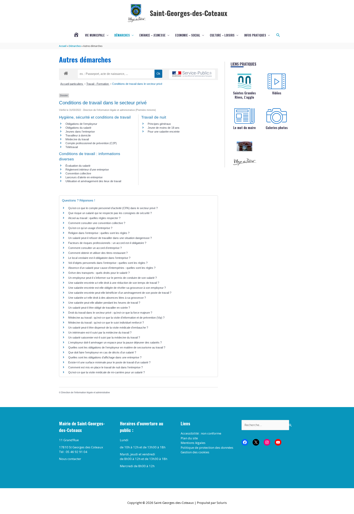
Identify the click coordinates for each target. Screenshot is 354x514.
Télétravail (71, 147)
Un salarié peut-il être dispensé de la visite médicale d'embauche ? (108, 327)
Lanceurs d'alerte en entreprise (84, 177)
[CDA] (244, 81)
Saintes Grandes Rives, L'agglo (244, 95)
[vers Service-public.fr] (192, 74)
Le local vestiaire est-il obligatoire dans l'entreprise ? (99, 257)
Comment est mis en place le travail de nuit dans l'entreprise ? (105, 367)
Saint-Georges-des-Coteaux (188, 13)
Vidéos (276, 93)
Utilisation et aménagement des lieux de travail (93, 181)
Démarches (122, 35)
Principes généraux (159, 123)
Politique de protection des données (207, 447)
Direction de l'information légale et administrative (85, 392)
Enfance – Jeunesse (152, 35)
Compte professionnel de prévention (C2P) (91, 143)
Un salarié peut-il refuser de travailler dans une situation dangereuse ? (110, 237)
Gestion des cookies (195, 452)
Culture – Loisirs (222, 35)
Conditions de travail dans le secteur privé (137, 83)
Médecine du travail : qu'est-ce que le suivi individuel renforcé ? (106, 322)
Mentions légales (193, 443)
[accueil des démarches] (66, 73)
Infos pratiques (255, 35)
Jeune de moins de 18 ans (163, 127)
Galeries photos (277, 127)
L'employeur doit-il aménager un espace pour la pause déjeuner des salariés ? (115, 342)
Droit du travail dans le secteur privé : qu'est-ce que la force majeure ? (110, 312)
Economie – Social (187, 35)
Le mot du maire (244, 127)
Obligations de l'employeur (81, 123)
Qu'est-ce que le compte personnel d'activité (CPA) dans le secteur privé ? (113, 208)
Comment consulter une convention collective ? (96, 223)
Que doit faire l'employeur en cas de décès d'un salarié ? (102, 352)
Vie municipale (95, 35)
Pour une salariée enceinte (164, 131)
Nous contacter (70, 459)
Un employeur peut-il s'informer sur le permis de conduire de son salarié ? (112, 277)
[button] (278, 35)
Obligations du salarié (78, 127)
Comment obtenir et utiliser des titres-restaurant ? (98, 252)
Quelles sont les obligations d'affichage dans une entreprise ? (104, 357)
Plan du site (189, 438)
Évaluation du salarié (77, 165)
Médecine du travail (77, 139)
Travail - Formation (98, 83)
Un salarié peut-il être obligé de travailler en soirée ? (99, 307)
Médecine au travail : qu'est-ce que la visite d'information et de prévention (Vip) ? (116, 317)
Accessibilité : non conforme (201, 433)
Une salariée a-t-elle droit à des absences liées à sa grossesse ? (107, 297)
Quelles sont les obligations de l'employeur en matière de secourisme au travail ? (116, 347)
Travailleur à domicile (78, 135)
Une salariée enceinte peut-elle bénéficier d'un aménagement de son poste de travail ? (119, 292)
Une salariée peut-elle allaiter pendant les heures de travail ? (104, 302)
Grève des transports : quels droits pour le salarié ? (99, 272)
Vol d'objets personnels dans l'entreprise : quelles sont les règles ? (108, 262)
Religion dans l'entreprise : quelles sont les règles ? (98, 233)
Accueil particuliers (72, 83)
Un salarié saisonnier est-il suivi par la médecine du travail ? (104, 337)
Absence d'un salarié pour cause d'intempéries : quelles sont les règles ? (111, 267)
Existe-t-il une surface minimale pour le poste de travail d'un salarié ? (109, 362)
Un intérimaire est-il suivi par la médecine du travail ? (99, 332)
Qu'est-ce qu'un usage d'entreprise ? (90, 228)
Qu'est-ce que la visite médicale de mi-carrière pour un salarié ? (106, 372)
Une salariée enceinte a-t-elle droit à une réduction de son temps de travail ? (113, 282)
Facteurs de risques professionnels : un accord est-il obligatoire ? (107, 242)
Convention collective (78, 173)
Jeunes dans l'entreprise (80, 131)
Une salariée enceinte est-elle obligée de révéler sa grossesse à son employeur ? (117, 287)
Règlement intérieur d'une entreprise (87, 169)
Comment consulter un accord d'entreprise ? (95, 247)
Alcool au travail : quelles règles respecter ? (94, 218)
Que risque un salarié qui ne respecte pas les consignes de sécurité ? (110, 213)
